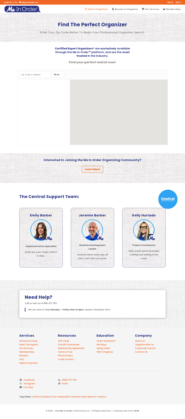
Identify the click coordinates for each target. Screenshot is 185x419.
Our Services (151, 9)
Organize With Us (144, 344)
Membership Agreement (71, 348)
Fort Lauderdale (60, 396)
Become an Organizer (126, 9)
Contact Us (141, 351)
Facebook (29, 379)
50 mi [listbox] (56, 75)
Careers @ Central (145, 348)
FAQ (21, 359)
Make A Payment (28, 363)
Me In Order (66, 411)
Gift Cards (63, 340)
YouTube (28, 387)
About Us (140, 340)
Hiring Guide (103, 348)
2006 (136, 411)
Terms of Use (65, 351)
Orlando (75, 396)
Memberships (173, 9)
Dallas (46, 396)
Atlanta (37, 396)
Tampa (101, 396)
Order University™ (106, 340)
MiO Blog (101, 344)
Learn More (92, 169)
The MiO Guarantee (68, 344)
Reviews (23, 355)
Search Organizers (97, 9)
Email (64, 383)
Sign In (178, 2)
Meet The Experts (28, 344)
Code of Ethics (66, 359)
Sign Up (170, 2)
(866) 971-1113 (69, 379)
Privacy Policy (65, 355)
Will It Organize (105, 351)
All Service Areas (28, 340)
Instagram (29, 383)
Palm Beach (88, 396)
